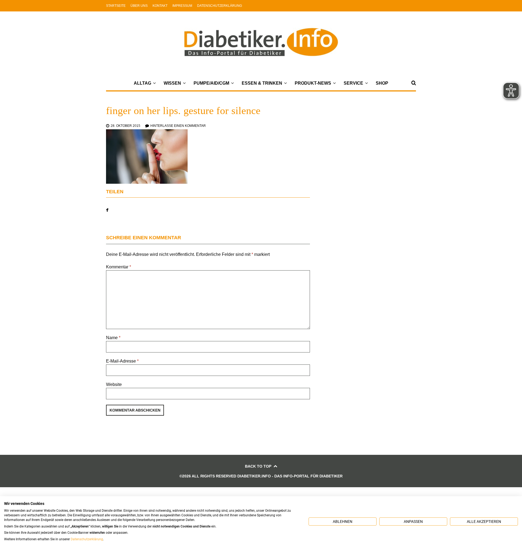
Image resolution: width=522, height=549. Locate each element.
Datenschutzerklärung (219, 6)
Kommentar (118, 267)
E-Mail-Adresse (122, 361)
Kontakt (160, 6)
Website (114, 384)
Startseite (116, 6)
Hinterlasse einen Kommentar (178, 126)
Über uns (139, 6)
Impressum (182, 6)
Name (113, 337)
